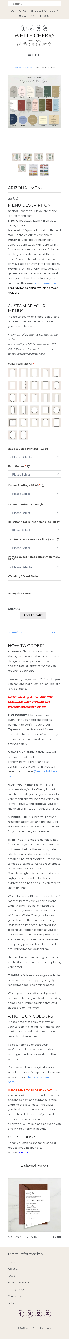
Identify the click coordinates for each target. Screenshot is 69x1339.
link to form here (45, 283)
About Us (13, 1268)
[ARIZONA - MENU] (34, 101)
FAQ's (11, 1275)
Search (12, 1262)
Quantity (14, 608)
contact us (25, 1152)
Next (55, 632)
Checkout (43, 16)
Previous (16, 632)
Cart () (28, 16)
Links (11, 1302)
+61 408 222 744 (38, 10)
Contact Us (18, 10)
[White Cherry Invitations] (34, 41)
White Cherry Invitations (38, 1328)
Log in (54, 10)
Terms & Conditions (19, 1282)
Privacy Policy (16, 1289)
